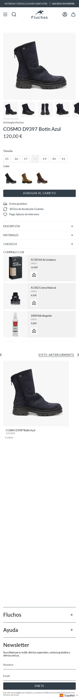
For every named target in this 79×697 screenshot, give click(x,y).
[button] (69, 695)
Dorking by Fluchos (13, 122)
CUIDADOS (10, 244)
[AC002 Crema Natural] (15, 296)
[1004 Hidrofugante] (15, 324)
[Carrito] (73, 14)
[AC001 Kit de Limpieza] (15, 268)
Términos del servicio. (11, 695)
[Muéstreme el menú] (5, 14)
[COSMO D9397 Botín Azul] (36, 393)
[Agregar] (34, 275)
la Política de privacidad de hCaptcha (56, 693)
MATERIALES (10, 235)
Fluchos (12, 614)
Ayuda (10, 630)
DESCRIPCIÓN (11, 226)
